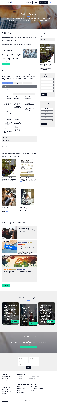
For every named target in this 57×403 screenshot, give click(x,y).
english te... (29, 242)
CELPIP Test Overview (6, 376)
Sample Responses (18, 94)
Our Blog (6, 285)
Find (44, 124)
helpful (20, 244)
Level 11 (7, 137)
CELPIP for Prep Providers (21, 388)
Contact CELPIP (34, 386)
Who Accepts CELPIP (6, 380)
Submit (43, 94)
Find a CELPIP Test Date (6, 384)
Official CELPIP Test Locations (8, 382)
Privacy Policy (5, 401)
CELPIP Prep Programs (33, 382)
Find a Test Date (43, 2)
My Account (34, 393)
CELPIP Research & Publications (37, 388)
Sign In (35, 2)
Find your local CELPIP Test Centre (28, 347)
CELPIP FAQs (4, 393)
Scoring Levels (27, 83)
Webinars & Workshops (21, 380)
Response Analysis (29, 94)
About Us (33, 384)
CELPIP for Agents (20, 390)
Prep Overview (19, 376)
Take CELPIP (5, 374)
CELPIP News (31, 380)
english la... (24, 242)
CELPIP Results (5, 389)
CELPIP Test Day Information (7, 387)
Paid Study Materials (21, 382)
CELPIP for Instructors (21, 392)
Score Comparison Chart (34, 376)
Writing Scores (18, 83)
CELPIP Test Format (6, 385)
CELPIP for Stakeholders (23, 384)
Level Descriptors (7, 94)
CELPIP (20, 242)
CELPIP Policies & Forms (6, 391)
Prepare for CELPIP (21, 374)
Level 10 (7, 140)
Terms (32, 390)
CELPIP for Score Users (21, 386)
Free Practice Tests (20, 378)
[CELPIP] (7, 2)
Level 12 (7, 86)
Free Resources (44, 33)
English (24, 244)
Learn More (6, 64)
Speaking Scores (7, 83)
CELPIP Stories (5, 378)
